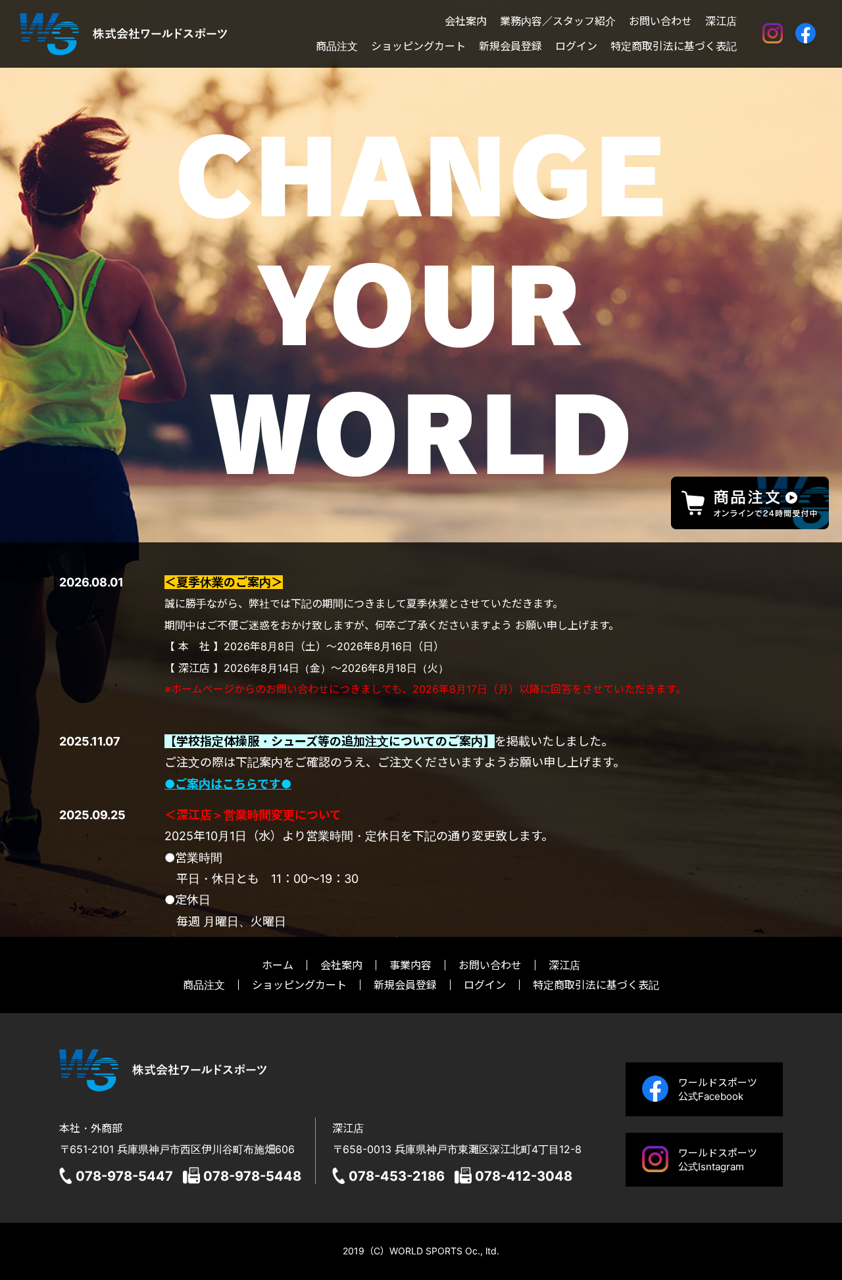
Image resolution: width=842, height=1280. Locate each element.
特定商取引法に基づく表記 (673, 47)
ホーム (277, 965)
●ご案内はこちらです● (227, 784)
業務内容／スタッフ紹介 (558, 22)
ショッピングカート (418, 47)
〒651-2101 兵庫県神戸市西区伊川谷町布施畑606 (177, 1149)
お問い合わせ (660, 22)
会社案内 (466, 22)
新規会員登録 (510, 47)
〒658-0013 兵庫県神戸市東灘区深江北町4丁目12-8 (457, 1149)
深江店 (721, 22)
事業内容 (410, 965)
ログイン (576, 47)
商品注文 (337, 47)
